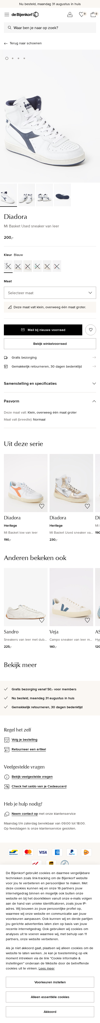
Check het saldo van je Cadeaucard (39, 786)
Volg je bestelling (24, 739)
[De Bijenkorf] (25, 14)
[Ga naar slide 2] (13, 58)
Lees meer (47, 968)
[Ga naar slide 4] (24, 58)
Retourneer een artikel (29, 749)
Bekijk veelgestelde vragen (32, 776)
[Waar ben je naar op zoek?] (10, 27)
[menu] (7, 14)
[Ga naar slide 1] (7, 58)
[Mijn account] (70, 14)
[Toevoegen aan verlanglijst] (90, 329)
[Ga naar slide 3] (18, 58)
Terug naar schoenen (26, 43)
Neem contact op (25, 813)
